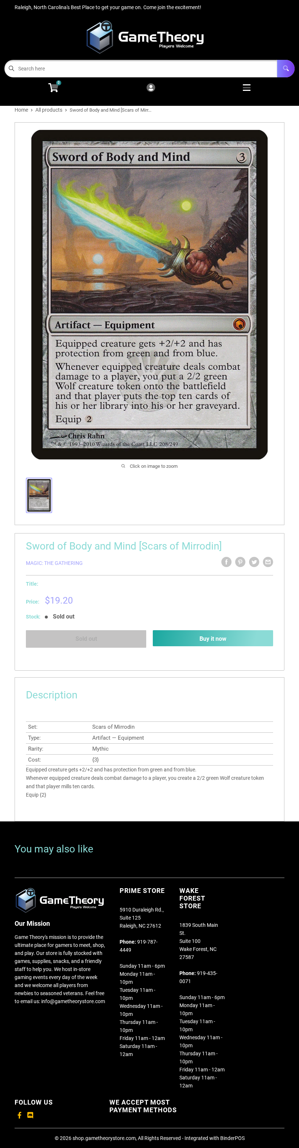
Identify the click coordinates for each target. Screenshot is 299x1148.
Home (21, 110)
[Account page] (151, 88)
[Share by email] (268, 562)
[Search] (286, 68)
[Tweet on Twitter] (254, 562)
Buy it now (212, 638)
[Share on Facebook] (226, 562)
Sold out (86, 638)
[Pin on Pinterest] (240, 562)
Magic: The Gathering (54, 563)
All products (48, 110)
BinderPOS (232, 1138)
